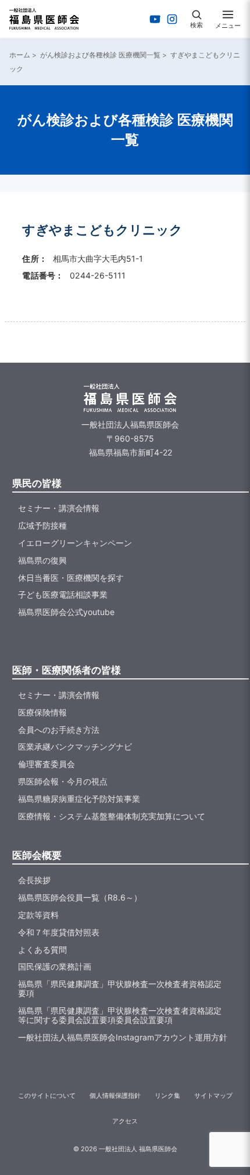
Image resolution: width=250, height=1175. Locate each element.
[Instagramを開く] (172, 19)
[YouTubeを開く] (155, 19)
